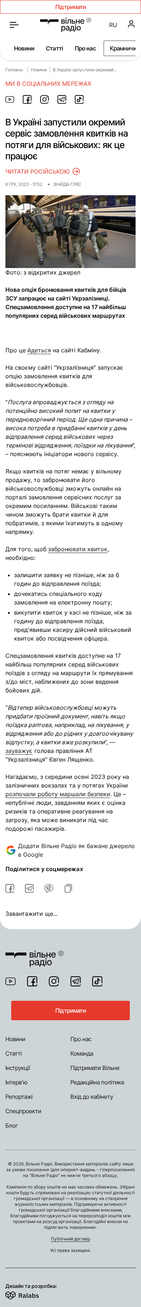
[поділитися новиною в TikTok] (79, 99)
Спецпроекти (23, 1111)
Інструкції (17, 1067)
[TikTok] (97, 981)
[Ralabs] (30, 1294)
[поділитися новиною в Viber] (48, 888)
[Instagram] (54, 981)
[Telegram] (75, 981)
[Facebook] (32, 981)
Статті (54, 48)
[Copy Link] (68, 888)
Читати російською (37, 171)
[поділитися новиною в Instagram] (44, 99)
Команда (81, 1053)
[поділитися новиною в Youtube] (9, 99)
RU (113, 24)
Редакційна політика (97, 1082)
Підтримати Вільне (95, 1067)
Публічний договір (70, 1238)
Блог (11, 1125)
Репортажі (19, 1096)
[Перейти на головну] (66, 25)
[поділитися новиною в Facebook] (27, 99)
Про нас (85, 48)
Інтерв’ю (16, 1082)
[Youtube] (10, 981)
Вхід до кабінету (91, 1096)
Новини (24, 48)
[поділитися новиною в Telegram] (61, 99)
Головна (14, 69)
